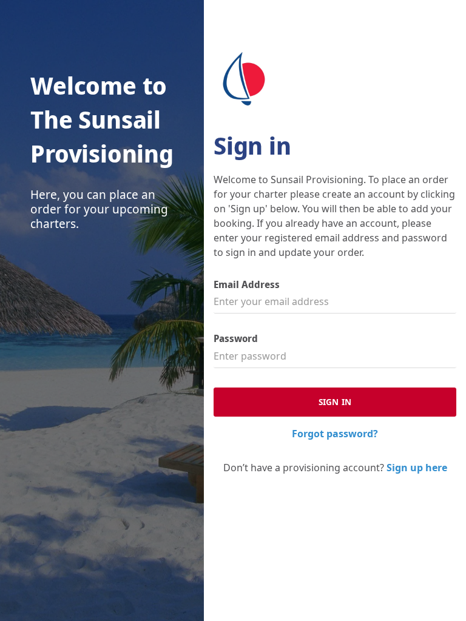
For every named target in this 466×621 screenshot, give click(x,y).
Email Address (247, 284)
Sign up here (417, 467)
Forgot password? (335, 433)
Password (236, 338)
